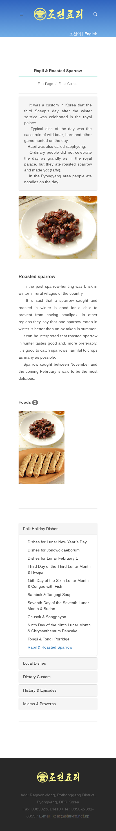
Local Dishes (34, 663)
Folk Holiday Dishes (40, 528)
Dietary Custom (37, 676)
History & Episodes (40, 690)
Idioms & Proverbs (39, 704)
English (90, 34)
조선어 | (76, 34)
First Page (45, 84)
